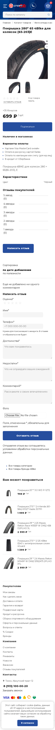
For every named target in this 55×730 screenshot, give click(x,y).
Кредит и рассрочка (13, 614)
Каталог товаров (22, 22)
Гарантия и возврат (13, 605)
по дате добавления (17, 270)
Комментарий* (12, 386)
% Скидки (8, 632)
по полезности (12, 273)
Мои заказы (9, 592)
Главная (7, 22)
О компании (9, 647)
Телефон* (8, 322)
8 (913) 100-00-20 (33, 6)
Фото (6, 408)
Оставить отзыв (27, 435)
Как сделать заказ (12, 596)
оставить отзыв (12, 101)
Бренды (7, 636)
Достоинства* (11, 341)
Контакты (8, 652)
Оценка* (8, 299)
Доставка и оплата (12, 601)
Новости (7, 660)
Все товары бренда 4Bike (22, 469)
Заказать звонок (13, 690)
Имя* (6, 310)
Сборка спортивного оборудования (22, 618)
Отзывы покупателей (14, 669)
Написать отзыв (18, 248)
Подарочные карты (13, 610)
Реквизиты (8, 656)
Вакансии (8, 665)
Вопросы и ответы (12, 627)
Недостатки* (10, 363)
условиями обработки (16, 449)
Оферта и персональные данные (20, 623)
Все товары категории (20, 465)
